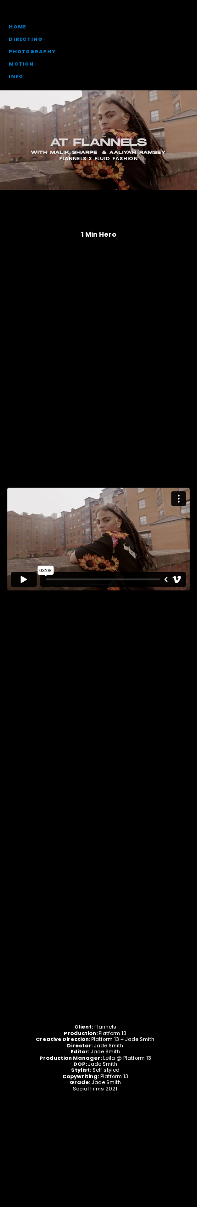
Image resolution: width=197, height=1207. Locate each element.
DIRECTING (26, 39)
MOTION (21, 64)
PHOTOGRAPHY (32, 51)
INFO (16, 76)
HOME (18, 26)
